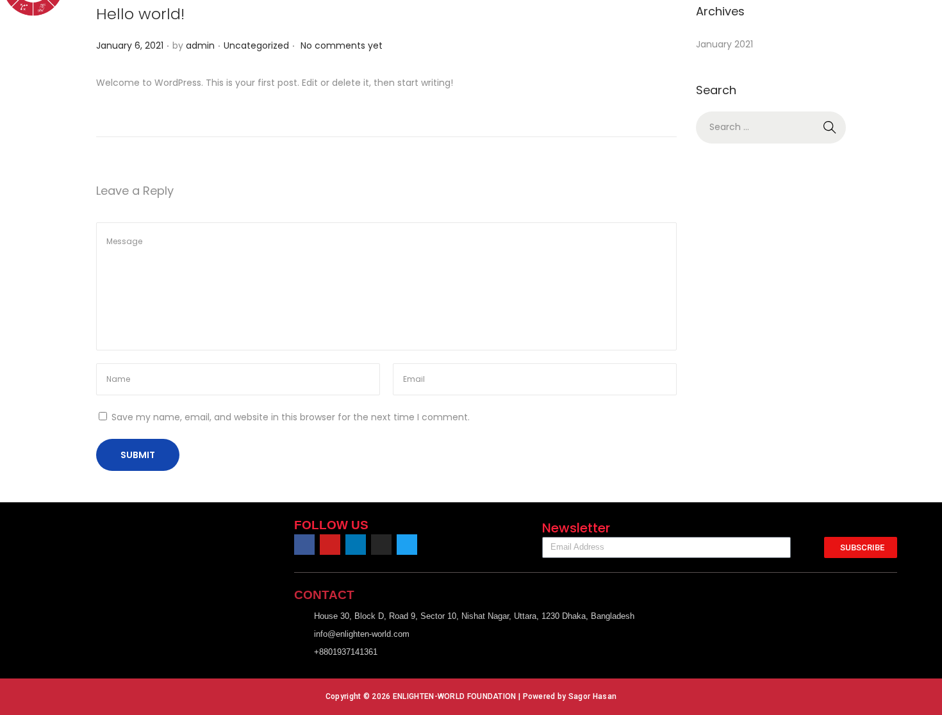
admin (200, 45)
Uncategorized (256, 45)
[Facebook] (304, 544)
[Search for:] (771, 126)
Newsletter (576, 528)
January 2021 (724, 44)
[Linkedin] (355, 544)
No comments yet (342, 45)
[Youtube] (330, 544)
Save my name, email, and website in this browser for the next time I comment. (291, 417)
